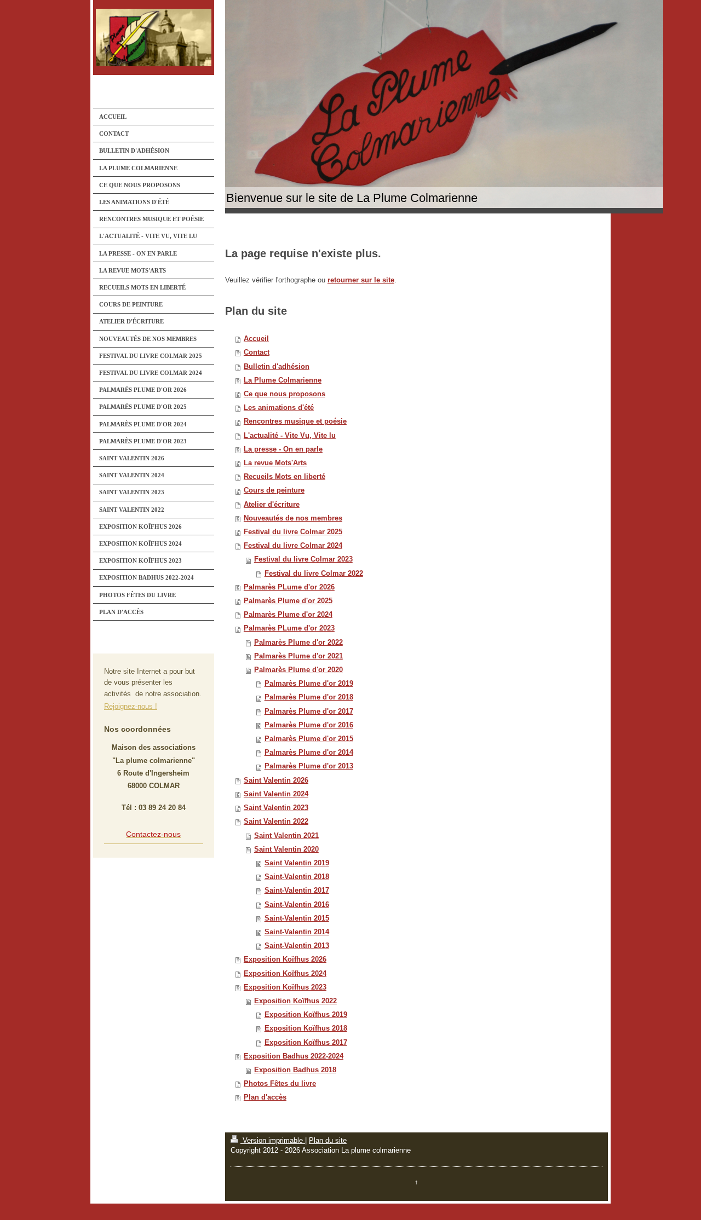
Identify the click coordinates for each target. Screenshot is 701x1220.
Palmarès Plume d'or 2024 (288, 614)
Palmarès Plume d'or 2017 (309, 711)
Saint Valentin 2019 (297, 863)
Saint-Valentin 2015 (297, 918)
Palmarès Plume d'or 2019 (309, 683)
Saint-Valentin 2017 (297, 890)
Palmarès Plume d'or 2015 (309, 739)
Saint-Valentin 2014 (297, 932)
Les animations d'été (279, 408)
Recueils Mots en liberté (284, 477)
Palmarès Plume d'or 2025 (288, 601)
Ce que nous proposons (284, 394)
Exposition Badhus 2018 (295, 1070)
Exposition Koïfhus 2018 (306, 1028)
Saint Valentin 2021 (286, 836)
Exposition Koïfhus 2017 (306, 1042)
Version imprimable (272, 1140)
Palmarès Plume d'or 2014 (309, 752)
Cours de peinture (274, 490)
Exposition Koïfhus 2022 (295, 1001)
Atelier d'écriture (272, 504)
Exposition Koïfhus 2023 (285, 987)
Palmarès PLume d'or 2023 (289, 628)
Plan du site (328, 1140)
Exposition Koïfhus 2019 (306, 1015)
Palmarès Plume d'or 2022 (298, 642)
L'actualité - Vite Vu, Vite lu (290, 436)
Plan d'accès (265, 1097)
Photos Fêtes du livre (280, 1084)
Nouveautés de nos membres (293, 518)
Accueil (256, 339)
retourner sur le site (360, 280)
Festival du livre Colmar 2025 (293, 532)
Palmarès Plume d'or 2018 (309, 697)
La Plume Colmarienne (282, 380)
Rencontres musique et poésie (295, 421)
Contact (256, 352)
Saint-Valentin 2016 (297, 905)
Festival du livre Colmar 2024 (293, 546)
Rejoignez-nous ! (130, 706)
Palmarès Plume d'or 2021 (298, 656)
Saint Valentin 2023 (276, 808)
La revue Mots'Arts (275, 463)
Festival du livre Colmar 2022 (314, 573)
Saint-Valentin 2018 (297, 877)
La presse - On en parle (283, 449)
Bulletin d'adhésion (276, 367)
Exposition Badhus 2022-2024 (293, 1056)
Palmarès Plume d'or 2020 (298, 670)
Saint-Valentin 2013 (297, 946)
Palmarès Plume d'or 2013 (309, 766)
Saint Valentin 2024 (276, 794)
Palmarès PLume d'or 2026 (289, 587)
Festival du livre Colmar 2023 (303, 559)
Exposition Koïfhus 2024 (285, 974)
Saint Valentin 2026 (276, 780)
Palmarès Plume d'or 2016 (309, 725)
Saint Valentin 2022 (276, 821)
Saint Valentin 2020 (286, 849)
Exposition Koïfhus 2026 (285, 959)
